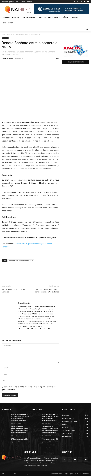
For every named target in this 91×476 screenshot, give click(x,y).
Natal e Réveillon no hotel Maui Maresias (14, 290)
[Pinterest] (25, 64)
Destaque (10, 35)
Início (3, 35)
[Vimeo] (84, 1)
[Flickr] (24, 329)
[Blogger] (64, 459)
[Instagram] (78, 1)
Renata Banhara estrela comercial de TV (21, 260)
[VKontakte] (86, 459)
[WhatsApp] (4, 64)
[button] (86, 28)
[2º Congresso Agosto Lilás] (6, 441)
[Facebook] (74, 1)
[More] (31, 64)
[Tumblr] (41, 329)
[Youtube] (88, 1)
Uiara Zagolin (8, 58)
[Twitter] (81, 1)
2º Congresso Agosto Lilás (19, 439)
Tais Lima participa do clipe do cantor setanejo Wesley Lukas (47, 290)
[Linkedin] (15, 64)
